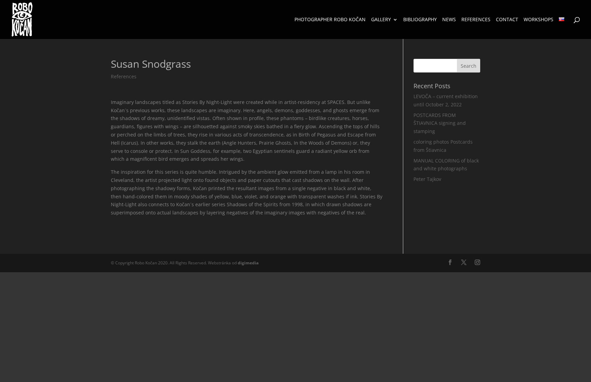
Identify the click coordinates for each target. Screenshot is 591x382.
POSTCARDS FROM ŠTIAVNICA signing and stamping (439, 123)
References (475, 20)
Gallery (381, 20)
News (449, 20)
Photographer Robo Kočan (330, 20)
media (248, 263)
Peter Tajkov (427, 179)
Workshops (538, 20)
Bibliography (420, 20)
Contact (507, 20)
